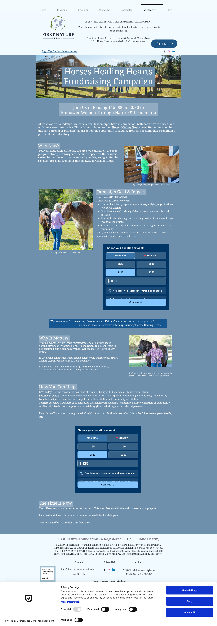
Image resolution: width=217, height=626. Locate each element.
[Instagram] (169, 51)
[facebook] (164, 51)
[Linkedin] (173, 51)
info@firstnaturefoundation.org (78, 569)
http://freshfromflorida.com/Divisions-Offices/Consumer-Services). (126, 551)
